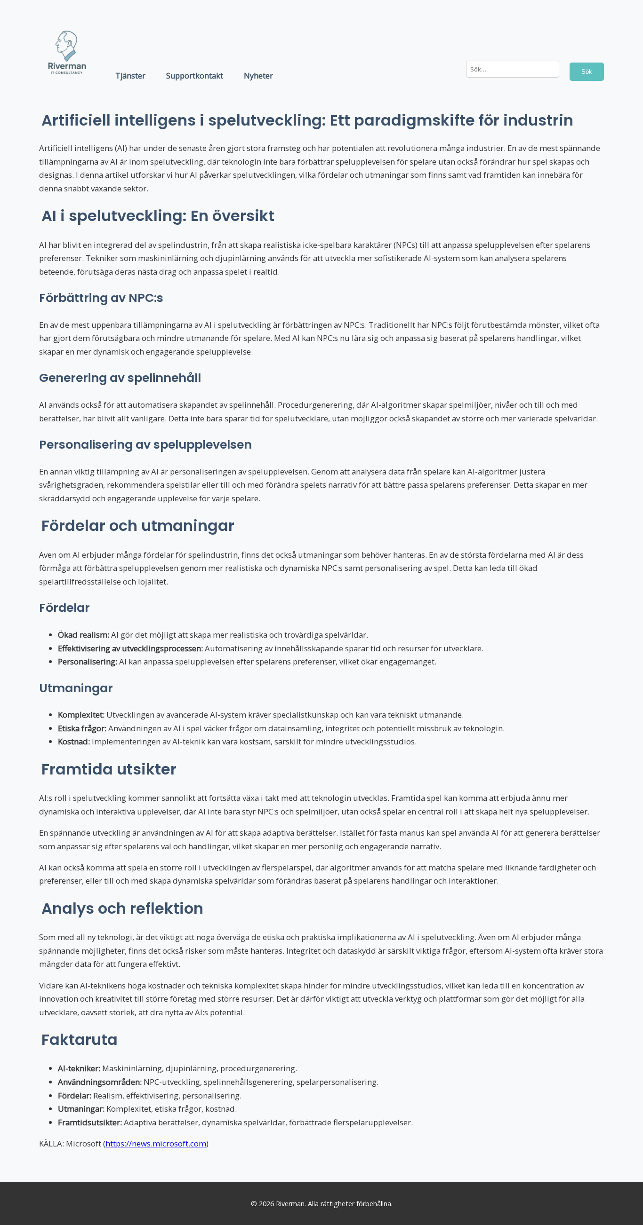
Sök (586, 71)
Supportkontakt (194, 76)
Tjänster (130, 76)
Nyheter (258, 76)
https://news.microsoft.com (155, 1143)
